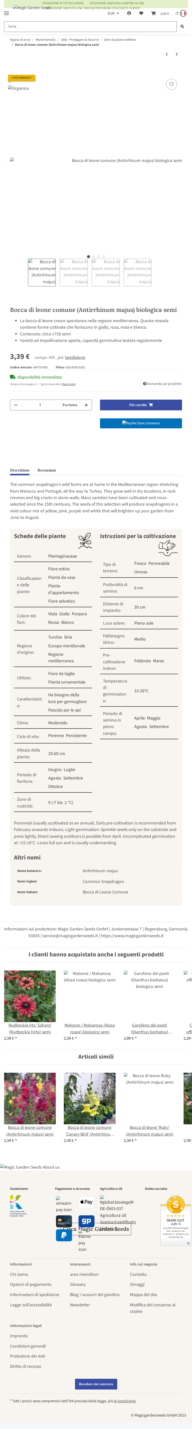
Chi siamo (19, 1274)
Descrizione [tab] (20, 470)
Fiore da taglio (61, 674)
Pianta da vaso (62, 577)
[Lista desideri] (141, 13)
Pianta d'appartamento (63, 589)
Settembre (73, 778)
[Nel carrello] (14, 71)
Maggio (153, 718)
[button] (129, 13)
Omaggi (137, 1284)
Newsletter (80, 1305)
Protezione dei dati (27, 1356)
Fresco (140, 563)
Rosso (53, 622)
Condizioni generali (28, 1346)
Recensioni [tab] (47, 470)
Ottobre (55, 786)
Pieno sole (144, 623)
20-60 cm (56, 753)
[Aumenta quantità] (86, 405)
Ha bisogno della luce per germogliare (67, 698)
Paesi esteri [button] (69, 384)
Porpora (79, 614)
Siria (68, 637)
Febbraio (142, 661)
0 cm (138, 588)
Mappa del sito (143, 1295)
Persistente (76, 735)
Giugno (55, 769)
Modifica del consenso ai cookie (153, 1308)
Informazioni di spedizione (34, 1295)
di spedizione (125, 1401)
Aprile (139, 718)
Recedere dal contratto (96, 1384)
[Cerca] (182, 26)
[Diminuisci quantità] (15, 405)
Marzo (158, 661)
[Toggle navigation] (6, 11)
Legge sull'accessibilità (31, 1305)
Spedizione (75, 357)
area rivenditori (84, 1274)
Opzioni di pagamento (31, 1284)
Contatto (138, 1274)
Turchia (55, 637)
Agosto (54, 778)
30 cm (140, 607)
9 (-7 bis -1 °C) (60, 802)
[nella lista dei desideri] (171, 84)
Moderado (58, 723)
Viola (52, 614)
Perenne (56, 735)
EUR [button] (111, 13)
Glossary (78, 1284)
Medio (140, 639)
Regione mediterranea (61, 657)
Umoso (141, 572)
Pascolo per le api (64, 710)
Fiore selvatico (61, 601)
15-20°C (141, 691)
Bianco (67, 622)
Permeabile (159, 563)
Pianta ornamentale (67, 682)
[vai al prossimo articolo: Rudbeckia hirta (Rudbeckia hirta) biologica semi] (177, 54)
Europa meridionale (66, 646)
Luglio (69, 769)
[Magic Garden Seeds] (32, 12)
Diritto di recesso (25, 1366)
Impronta (19, 1336)
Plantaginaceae (62, 556)
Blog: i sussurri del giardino (95, 1295)
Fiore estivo (59, 569)
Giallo (64, 614)
